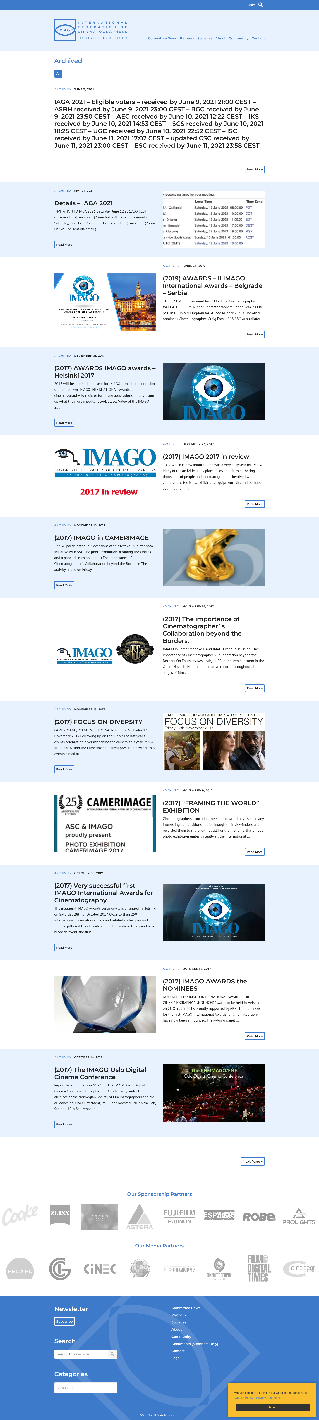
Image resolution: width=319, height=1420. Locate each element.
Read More (255, 169)
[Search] (260, 4)
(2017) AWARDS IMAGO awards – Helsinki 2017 (104, 371)
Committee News (162, 38)
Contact (258, 38)
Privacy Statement (268, 1397)
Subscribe (64, 1321)
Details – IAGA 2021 (83, 203)
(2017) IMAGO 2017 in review (206, 456)
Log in (174, 1414)
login (251, 5)
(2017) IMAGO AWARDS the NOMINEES (205, 985)
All (58, 73)
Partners (187, 38)
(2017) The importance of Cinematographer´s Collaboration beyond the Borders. (202, 629)
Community (238, 38)
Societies (205, 38)
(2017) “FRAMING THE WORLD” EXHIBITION (211, 806)
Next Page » (253, 1161)
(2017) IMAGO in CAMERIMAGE (101, 537)
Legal (176, 1358)
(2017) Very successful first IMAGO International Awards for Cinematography (103, 893)
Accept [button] (272, 1407)
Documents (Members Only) (194, 1344)
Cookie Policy (244, 1397)
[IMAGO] (90, 30)
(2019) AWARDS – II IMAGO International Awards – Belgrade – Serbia (212, 285)
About (220, 38)
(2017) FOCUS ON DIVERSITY (98, 721)
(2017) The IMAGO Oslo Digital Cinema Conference (100, 1073)
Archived (62, 89)
